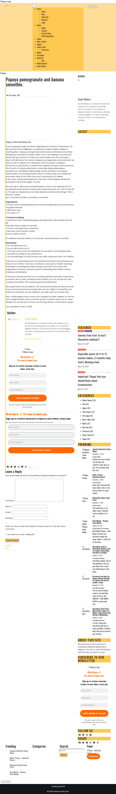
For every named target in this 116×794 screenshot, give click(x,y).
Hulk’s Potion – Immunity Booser (99, 476)
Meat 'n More (86, 419)
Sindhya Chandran (99, 558)
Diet (43, 60)
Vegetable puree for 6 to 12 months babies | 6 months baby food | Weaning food (94, 358)
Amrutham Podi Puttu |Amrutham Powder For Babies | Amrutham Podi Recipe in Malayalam (101, 611)
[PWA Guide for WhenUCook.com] (91, 753)
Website (9, 518)
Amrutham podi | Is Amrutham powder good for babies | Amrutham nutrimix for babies (101, 549)
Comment (9, 500)
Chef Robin (97, 457)
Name (8, 506)
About (39, 25)
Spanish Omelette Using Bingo (102, 450)
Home (39, 9)
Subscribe (45, 17)
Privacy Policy (46, 33)
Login (43, 22)
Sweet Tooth (41, 47)
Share (30, 467)
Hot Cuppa (40, 55)
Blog (43, 14)
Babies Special (42, 63)
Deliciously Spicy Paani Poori (101, 499)
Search (63, 755)
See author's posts (33, 338)
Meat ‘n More (41, 41)
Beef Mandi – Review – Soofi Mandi (101, 522)
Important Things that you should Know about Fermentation (92, 380)
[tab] (34, 6)
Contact (44, 30)
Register (45, 19)
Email (8, 512)
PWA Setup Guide (48, 36)
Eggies (39, 44)
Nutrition (40, 58)
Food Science (41, 66)
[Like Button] (7, 90)
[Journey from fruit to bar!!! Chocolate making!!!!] (94, 331)
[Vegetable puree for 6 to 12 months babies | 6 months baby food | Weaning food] (94, 349)
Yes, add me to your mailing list (20, 534)
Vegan (39, 39)
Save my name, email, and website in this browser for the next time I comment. (35, 527)
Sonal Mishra (31, 319)
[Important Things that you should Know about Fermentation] (94, 372)
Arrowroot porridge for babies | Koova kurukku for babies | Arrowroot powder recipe (101, 579)
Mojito (39, 52)
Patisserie (45, 49)
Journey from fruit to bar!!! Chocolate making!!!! (92, 337)
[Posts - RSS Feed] (94, 750)
